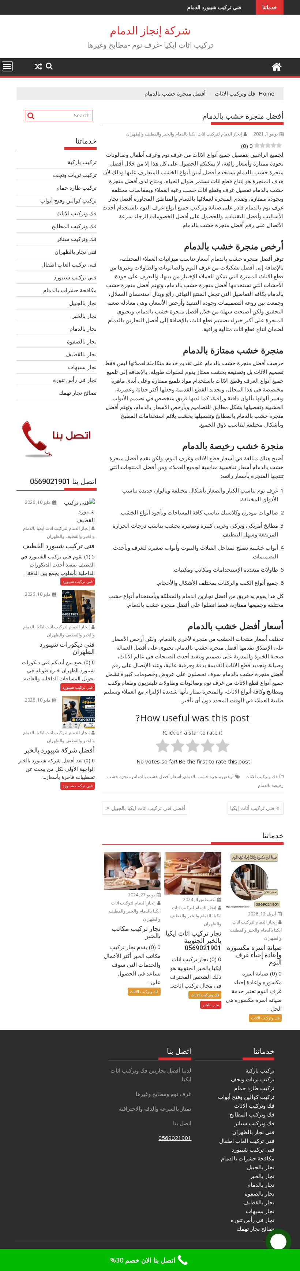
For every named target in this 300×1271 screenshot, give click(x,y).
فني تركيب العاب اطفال (69, 264)
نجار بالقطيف (81, 354)
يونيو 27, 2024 (142, 895)
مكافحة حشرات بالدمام (70, 290)
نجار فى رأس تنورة (75, 379)
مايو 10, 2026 (38, 502)
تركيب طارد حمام (76, 187)
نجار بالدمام (83, 328)
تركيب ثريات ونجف (75, 174)
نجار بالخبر (210, 1004)
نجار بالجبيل (83, 302)
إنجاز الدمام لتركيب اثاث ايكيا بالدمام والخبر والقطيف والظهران (184, 134)
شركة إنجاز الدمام (150, 30)
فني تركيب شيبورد (75, 277)
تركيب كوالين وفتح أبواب (68, 200)
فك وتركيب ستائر (77, 238)
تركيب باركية (82, 162)
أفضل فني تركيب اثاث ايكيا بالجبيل (148, 807)
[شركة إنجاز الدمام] (276, 65)
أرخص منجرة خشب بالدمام (208, 776)
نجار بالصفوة (82, 341)
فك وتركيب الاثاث (261, 776)
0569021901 (174, 1137)
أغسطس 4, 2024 (200, 899)
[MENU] (7, 66)
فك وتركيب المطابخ (74, 226)
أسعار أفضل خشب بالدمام (157, 776)
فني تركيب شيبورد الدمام (187, 7)
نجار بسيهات (82, 367)
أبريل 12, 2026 (262, 914)
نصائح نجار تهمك (78, 392)
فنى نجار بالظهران (76, 251)
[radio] (222, 747)
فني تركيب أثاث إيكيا (252, 807)
